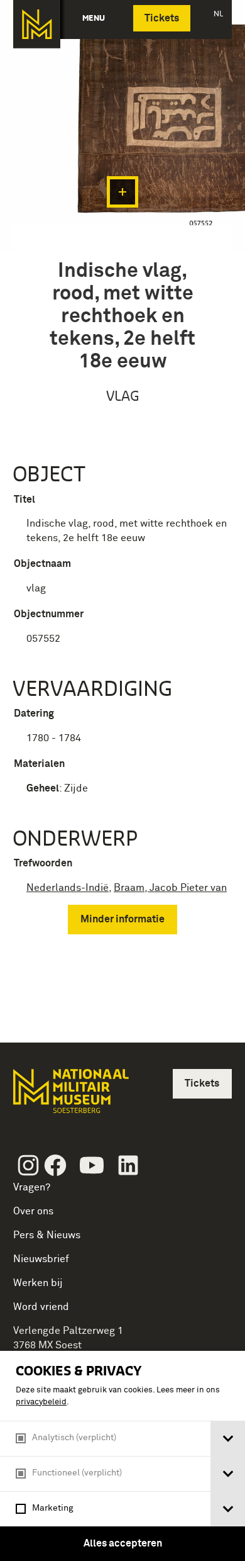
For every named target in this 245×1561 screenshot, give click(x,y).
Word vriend (41, 1307)
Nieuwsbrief (41, 1259)
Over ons (33, 1211)
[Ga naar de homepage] (36, 24)
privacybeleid (41, 1402)
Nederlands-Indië (67, 888)
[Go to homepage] (69, 1096)
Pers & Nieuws (46, 1235)
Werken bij (38, 1283)
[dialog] (122, 1456)
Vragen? (31, 1187)
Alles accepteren (123, 1543)
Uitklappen (122, 192)
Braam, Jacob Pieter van (170, 888)
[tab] (227, 1438)
